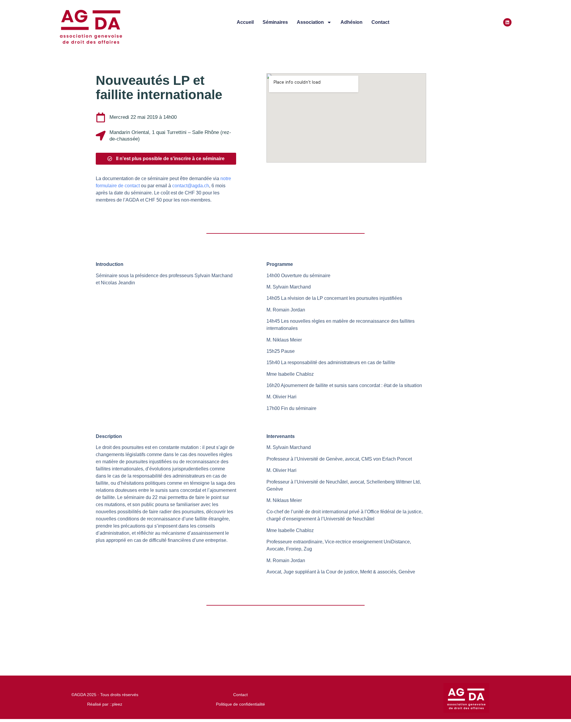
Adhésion (352, 22)
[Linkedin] (507, 22)
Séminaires (275, 22)
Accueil (245, 22)
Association (310, 22)
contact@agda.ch (190, 185)
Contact (380, 22)
